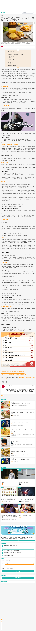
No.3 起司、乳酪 (10, 62)
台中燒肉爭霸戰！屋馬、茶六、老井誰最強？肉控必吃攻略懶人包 (12, 371)
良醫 (1, 15)
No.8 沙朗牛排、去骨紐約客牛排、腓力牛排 (15, 54)
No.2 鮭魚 (9, 63)
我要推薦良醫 (18, 577)
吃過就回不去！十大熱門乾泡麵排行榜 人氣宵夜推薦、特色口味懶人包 (13, 374)
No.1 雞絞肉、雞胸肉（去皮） (13, 65)
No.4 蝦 (9, 60)
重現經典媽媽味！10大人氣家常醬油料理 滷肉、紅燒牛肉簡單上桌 (12, 373)
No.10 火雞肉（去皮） (11, 51)
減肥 (2, 15)
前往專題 (18, 540)
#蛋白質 (2, 395)
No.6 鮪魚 (9, 57)
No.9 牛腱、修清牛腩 (11, 53)
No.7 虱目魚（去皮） (11, 56)
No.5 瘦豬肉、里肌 (11, 59)
